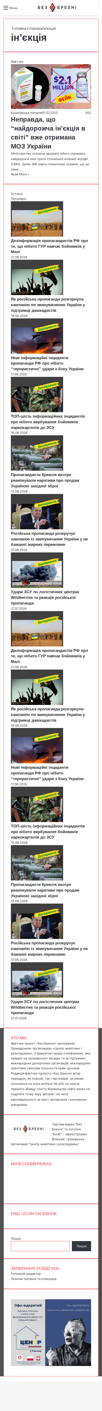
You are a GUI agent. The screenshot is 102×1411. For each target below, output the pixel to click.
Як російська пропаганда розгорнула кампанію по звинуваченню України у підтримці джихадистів (48, 305)
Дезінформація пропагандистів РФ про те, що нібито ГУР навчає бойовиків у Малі (49, 246)
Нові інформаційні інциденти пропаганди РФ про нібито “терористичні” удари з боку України (47, 363)
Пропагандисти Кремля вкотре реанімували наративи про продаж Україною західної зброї (45, 480)
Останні (17, 194)
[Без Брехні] (57, 7)
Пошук (16, 1238)
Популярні (18, 199)
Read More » (20, 174)
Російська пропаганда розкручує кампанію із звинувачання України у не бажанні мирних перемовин (49, 539)
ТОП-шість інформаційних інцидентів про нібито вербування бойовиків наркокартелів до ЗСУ (48, 422)
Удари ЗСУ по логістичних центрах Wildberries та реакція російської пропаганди (45, 597)
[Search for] (23, 9)
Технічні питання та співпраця (33, 1279)
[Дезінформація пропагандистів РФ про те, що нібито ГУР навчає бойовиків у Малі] (37, 235)
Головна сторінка (26, 28)
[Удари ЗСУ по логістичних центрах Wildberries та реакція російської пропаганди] (37, 586)
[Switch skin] (32, 9)
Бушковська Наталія (26, 113)
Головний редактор (26, 1273)
